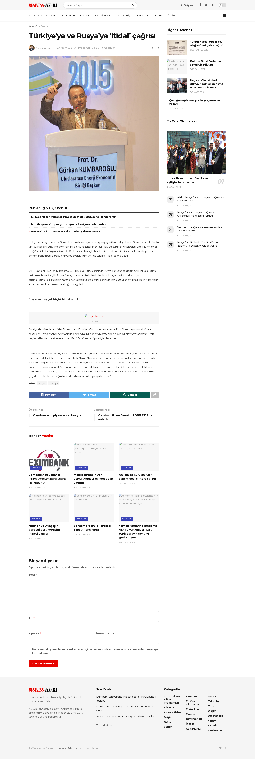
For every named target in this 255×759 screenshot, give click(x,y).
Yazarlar (213, 725)
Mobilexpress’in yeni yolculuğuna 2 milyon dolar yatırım (69, 224)
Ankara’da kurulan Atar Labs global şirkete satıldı (65, 231)
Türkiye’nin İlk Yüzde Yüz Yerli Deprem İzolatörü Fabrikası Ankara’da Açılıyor (199, 244)
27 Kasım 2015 (64, 47)
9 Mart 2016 (198, 92)
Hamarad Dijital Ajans (66, 748)
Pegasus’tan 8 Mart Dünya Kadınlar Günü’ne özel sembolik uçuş (206, 84)
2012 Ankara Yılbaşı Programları (172, 699)
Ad (32, 618)
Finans (190, 714)
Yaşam (50, 15)
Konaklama (193, 728)
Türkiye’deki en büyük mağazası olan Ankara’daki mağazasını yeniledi (198, 214)
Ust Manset (215, 715)
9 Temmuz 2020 (38, 487)
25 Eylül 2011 (198, 69)
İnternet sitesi (105, 633)
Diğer (167, 722)
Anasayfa (35, 15)
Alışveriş (124, 15)
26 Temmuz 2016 (200, 50)
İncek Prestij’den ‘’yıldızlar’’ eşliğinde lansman (188, 180)
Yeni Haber (215, 730)
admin (47, 47)
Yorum (34, 574)
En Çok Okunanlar (193, 703)
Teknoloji (141, 15)
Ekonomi (85, 15)
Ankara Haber (173, 712)
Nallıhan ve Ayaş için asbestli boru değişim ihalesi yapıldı (44, 529)
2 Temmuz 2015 (178, 108)
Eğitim (170, 15)
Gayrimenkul (104, 15)
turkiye (53, 383)
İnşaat (190, 723)
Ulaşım (212, 711)
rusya (42, 383)
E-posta (35, 633)
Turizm (158, 15)
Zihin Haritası (104, 725)
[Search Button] (133, 5)
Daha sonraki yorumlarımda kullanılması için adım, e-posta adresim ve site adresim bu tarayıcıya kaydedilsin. (95, 651)
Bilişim (168, 717)
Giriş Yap (188, 5)
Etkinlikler (67, 15)
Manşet (213, 696)
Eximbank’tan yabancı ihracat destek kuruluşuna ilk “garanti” (73, 216)
